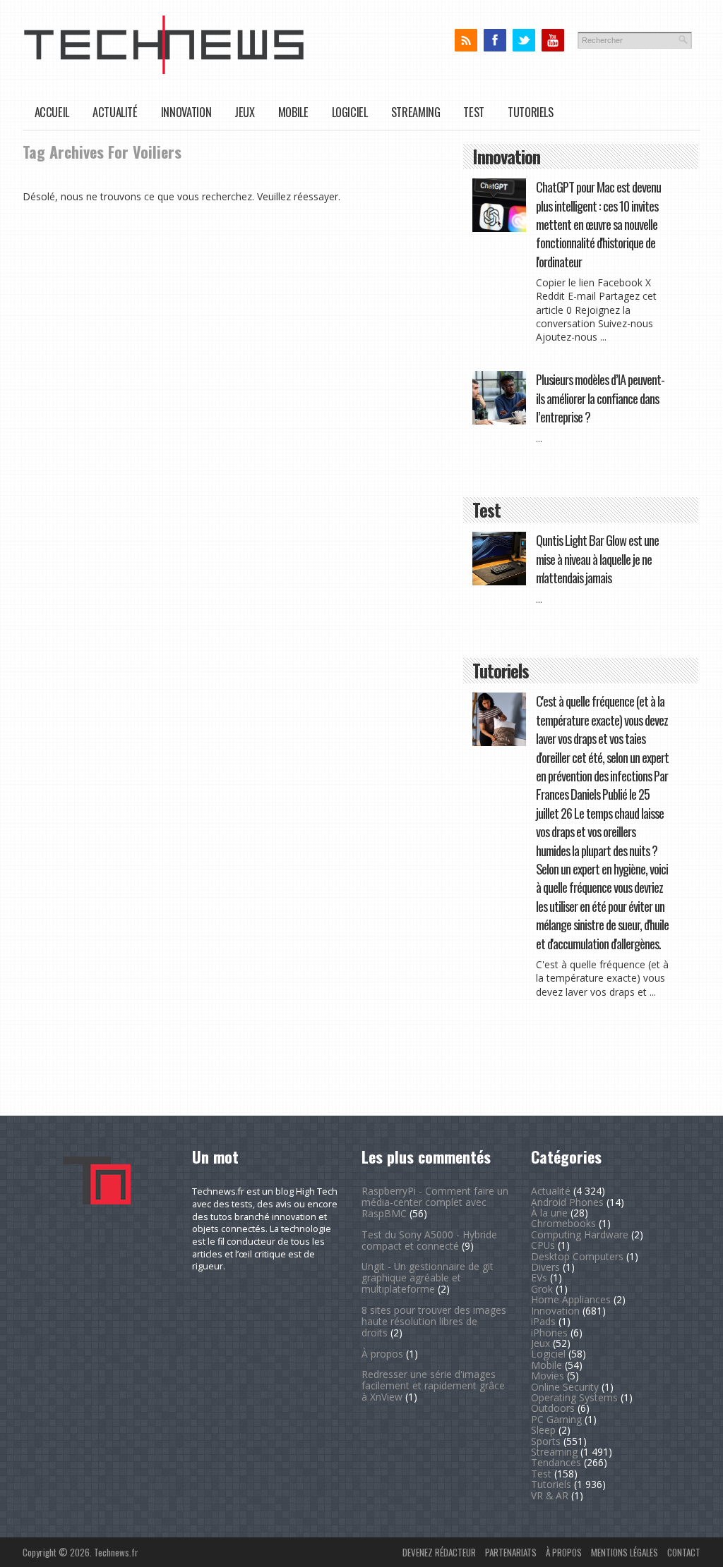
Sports (546, 1441)
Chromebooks (563, 1223)
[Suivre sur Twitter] (523, 40)
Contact (683, 1552)
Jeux (244, 112)
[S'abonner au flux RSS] (465, 40)
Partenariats (511, 1552)
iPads (543, 1321)
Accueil (52, 112)
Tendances (556, 1462)
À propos (382, 1353)
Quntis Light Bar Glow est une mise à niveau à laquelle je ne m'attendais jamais (597, 558)
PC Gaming (556, 1419)
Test (473, 112)
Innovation (186, 112)
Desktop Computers (577, 1256)
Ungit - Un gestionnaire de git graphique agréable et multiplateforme (428, 1277)
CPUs (543, 1245)
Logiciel (350, 112)
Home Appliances (571, 1299)
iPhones (549, 1332)
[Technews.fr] (164, 71)
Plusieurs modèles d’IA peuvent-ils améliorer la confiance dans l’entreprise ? (600, 398)
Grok (542, 1288)
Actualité (115, 112)
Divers (545, 1267)
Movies (547, 1375)
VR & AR (549, 1495)
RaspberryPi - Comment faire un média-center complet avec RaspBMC (435, 1202)
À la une (549, 1212)
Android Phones (567, 1202)
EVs (539, 1277)
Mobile (293, 112)
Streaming (416, 112)
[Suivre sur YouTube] (552, 40)
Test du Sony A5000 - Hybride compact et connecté (429, 1240)
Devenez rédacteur (439, 1552)
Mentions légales (624, 1552)
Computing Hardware (579, 1234)
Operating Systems (574, 1397)
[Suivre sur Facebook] (494, 40)
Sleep (543, 1430)
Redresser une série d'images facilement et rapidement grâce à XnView (433, 1385)
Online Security (565, 1387)
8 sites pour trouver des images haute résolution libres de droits (434, 1321)
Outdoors (553, 1408)
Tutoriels (531, 112)
